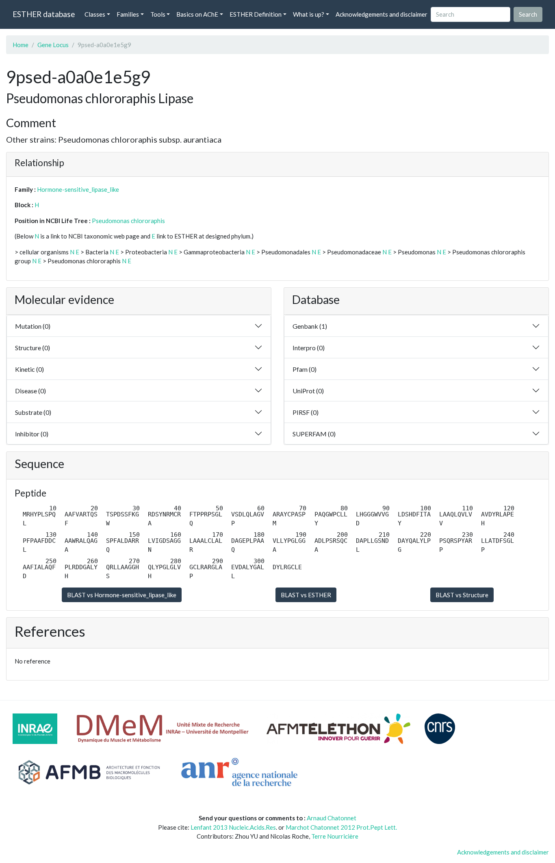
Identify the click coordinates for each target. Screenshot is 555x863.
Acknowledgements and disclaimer (381, 14)
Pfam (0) (305, 369)
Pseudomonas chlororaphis (128, 220)
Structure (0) (32, 347)
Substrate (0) (33, 412)
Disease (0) (30, 391)
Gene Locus (53, 44)
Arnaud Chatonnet (331, 818)
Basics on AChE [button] (197, 14)
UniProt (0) (308, 391)
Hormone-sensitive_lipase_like (78, 189)
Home (20, 44)
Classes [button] (95, 14)
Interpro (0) (309, 347)
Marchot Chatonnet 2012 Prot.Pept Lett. (341, 827)
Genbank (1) (310, 326)
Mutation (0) (32, 326)
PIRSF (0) (306, 412)
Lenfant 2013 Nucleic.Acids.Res (233, 827)
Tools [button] (157, 14)
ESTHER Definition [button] (256, 14)
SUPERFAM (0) (314, 434)
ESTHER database (44, 14)
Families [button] (128, 14)
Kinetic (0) (29, 369)
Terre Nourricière (334, 836)
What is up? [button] (308, 14)
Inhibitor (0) (31, 434)
